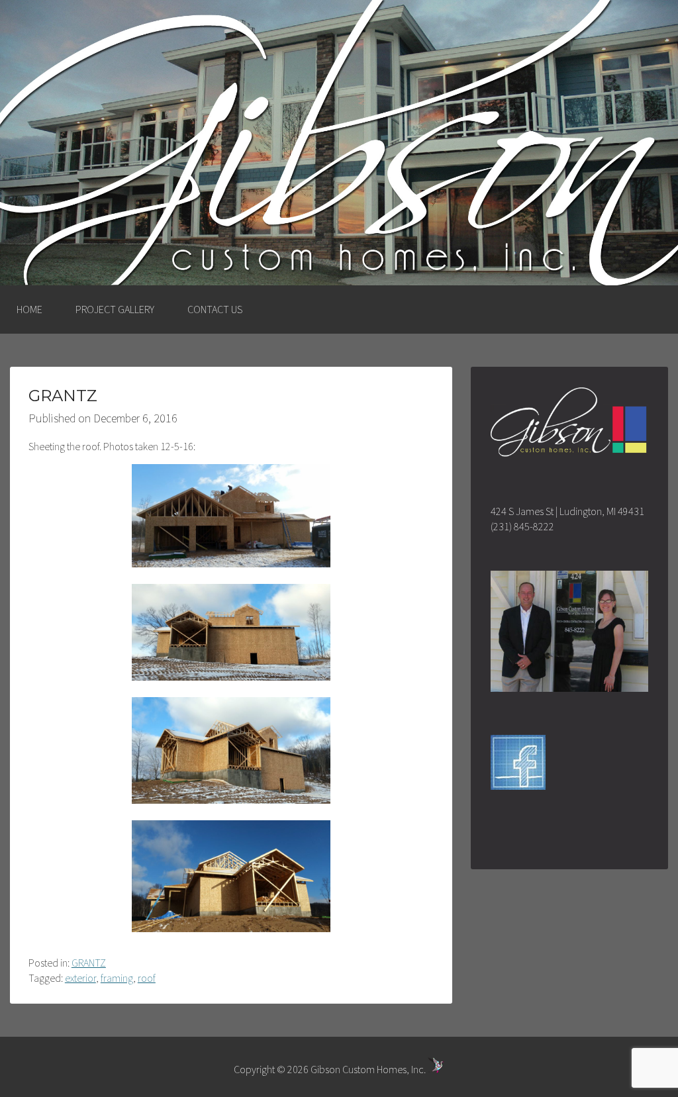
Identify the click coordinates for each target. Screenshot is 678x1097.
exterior (80, 977)
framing (117, 977)
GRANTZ (89, 962)
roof (147, 977)
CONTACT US (214, 309)
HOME (29, 309)
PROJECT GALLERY (114, 309)
